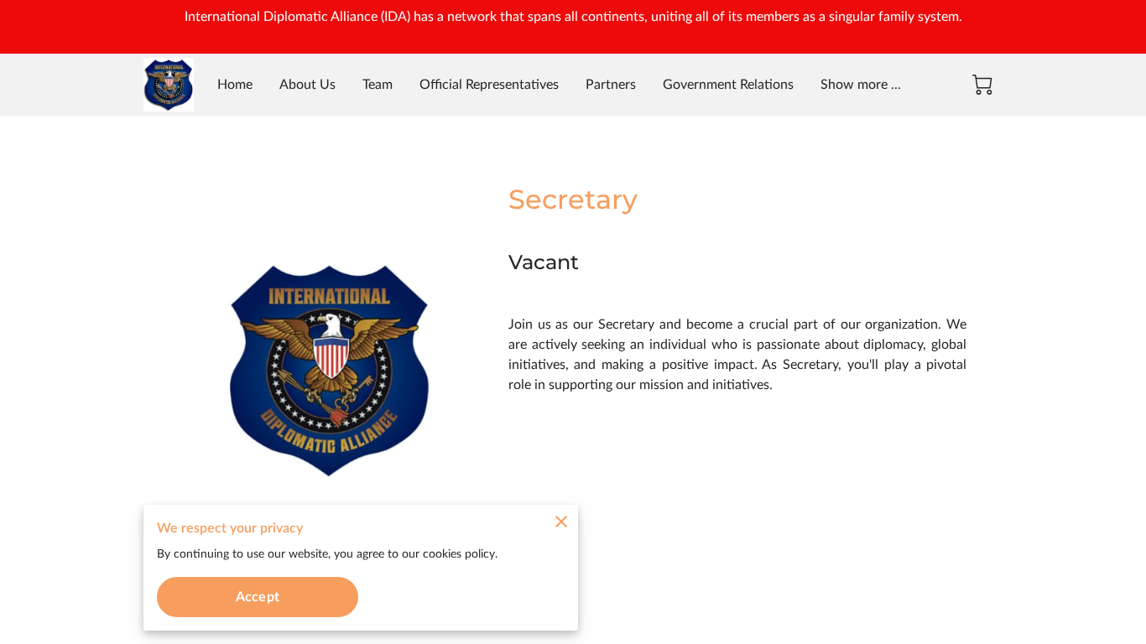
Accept (257, 597)
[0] (982, 85)
